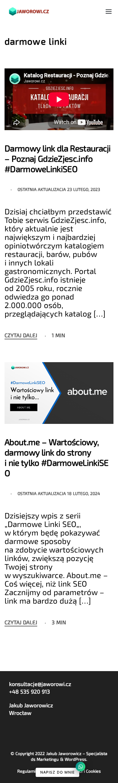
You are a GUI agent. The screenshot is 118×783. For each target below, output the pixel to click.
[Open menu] (108, 11)
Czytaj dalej (21, 335)
